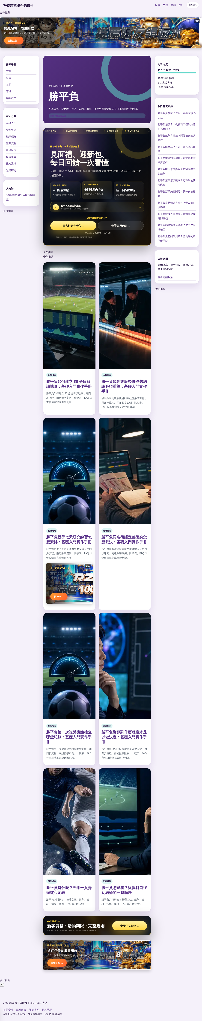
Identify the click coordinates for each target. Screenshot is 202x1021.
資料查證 (11, 129)
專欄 (173, 5)
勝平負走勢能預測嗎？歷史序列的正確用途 (177, 238)
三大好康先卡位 (73, 225)
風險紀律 (11, 150)
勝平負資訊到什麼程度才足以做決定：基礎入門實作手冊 (124, 736)
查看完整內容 (120, 225)
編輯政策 (11, 98)
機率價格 (11, 136)
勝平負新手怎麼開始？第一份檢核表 (177, 193)
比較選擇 (11, 163)
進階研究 (11, 170)
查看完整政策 (165, 277)
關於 (181, 5)
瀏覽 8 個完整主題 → (59, 115)
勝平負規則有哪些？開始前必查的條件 (177, 138)
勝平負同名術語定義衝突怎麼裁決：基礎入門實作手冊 (124, 539)
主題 (165, 5)
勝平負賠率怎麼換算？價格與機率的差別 (177, 171)
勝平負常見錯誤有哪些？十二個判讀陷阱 (177, 205)
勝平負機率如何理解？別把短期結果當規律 (177, 160)
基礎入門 (11, 123)
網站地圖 (47, 1009)
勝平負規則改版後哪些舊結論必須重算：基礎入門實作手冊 (124, 386)
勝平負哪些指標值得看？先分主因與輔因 (177, 227)
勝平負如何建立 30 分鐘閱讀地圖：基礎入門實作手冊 (69, 384)
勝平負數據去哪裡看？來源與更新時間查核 (177, 216)
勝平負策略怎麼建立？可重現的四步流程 (177, 182)
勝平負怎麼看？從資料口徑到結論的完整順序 (124, 890)
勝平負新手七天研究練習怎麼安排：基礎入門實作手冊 (69, 539)
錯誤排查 (11, 157)
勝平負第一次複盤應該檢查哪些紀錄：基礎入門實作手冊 (69, 736)
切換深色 (193, 5)
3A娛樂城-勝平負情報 (18, 5)
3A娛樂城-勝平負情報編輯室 (20, 197)
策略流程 (11, 143)
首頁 (8, 71)
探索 (157, 5)
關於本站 (34, 1009)
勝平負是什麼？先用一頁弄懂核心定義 (69, 890)
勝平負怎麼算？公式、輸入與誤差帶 (177, 149)
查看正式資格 (129, 926)
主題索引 (8, 1009)
